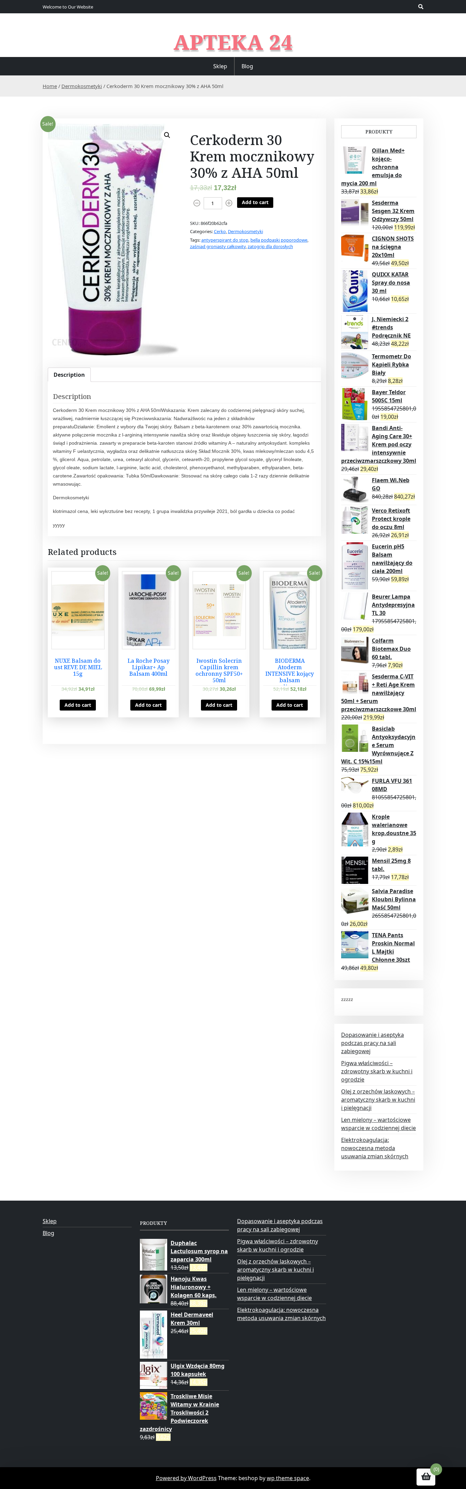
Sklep (220, 66)
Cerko (220, 231)
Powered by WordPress (186, 1478)
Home (50, 86)
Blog (247, 66)
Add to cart (255, 202)
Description (69, 374)
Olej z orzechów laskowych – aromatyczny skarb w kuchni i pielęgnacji (378, 1100)
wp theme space (288, 1478)
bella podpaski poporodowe (278, 240)
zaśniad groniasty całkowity (218, 246)
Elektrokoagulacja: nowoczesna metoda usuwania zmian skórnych (374, 1148)
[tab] (69, 375)
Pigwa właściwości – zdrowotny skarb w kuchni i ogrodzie (376, 1071)
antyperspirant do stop (224, 240)
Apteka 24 (233, 42)
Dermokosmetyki (81, 86)
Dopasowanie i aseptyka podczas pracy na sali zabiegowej (372, 1043)
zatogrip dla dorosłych (270, 246)
